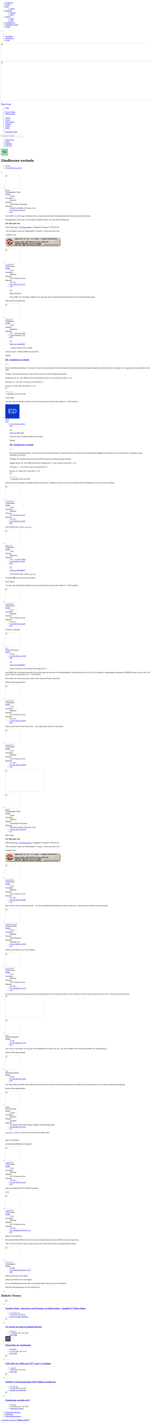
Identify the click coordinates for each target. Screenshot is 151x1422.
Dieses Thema (10, 112)
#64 (11, 426)
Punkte (7, 194)
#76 (11, 1081)
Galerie (7, 126)
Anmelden (9, 36)
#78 (11, 1184)
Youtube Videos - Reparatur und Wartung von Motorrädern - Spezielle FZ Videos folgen (45, 1308)
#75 (11, 1045)
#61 (11, 212)
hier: (16, 227)
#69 (11, 723)
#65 (11, 523)
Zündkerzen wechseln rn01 (17, 1400)
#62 (11, 286)
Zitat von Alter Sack (17, 433)
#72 (11, 902)
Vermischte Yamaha (16, 1408)
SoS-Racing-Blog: (25, 227)
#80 (11, 1272)
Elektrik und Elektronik (18, 1390)
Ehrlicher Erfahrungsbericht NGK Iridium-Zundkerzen (30, 1382)
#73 (11, 946)
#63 (11, 337)
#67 (11, 626)
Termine (8, 124)
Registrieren (9, 38)
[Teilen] (2, 172)
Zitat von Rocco (15, 293)
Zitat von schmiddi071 (17, 344)
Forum (7, 120)
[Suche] (2, 102)
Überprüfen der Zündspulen (18, 1345)
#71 (11, 831)
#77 (11, 1129)
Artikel (7, 118)
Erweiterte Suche (11, 132)
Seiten (7, 128)
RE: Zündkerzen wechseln (17, 360)
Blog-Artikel (9, 122)
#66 (11, 563)
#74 (11, 990)
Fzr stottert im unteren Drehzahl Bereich (23, 1327)
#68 (11, 658)
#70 (11, 767)
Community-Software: (15, 1420)
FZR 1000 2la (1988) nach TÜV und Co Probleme (28, 1363)
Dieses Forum (10, 114)
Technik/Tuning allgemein (19, 1317)
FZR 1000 (13, 1335)
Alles (7, 108)
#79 (11, 1232)
